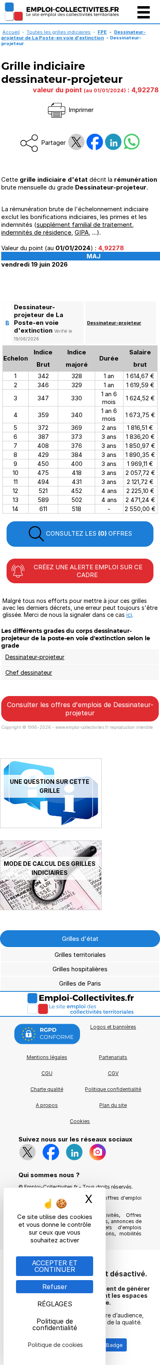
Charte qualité (46, 1089)
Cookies (80, 1121)
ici (129, 614)
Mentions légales (47, 1057)
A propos (47, 1105)
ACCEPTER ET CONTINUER (55, 1266)
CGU (47, 1073)
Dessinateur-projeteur (114, 323)
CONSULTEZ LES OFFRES (88, 533)
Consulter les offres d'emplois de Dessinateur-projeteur (80, 709)
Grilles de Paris (80, 983)
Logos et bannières (113, 1027)
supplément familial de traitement (84, 224)
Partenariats (113, 1057)
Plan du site (113, 1105)
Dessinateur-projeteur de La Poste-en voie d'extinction (73, 35)
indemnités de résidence (36, 232)
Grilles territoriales (80, 955)
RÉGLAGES (54, 1304)
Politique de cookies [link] (55, 1344)
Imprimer (80, 110)
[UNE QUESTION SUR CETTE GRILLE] (51, 826)
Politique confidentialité (113, 1089)
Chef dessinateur (28, 672)
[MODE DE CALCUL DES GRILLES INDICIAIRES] (51, 908)
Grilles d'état (80, 939)
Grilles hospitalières (80, 969)
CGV (113, 1073)
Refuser (54, 1287)
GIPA (82, 232)
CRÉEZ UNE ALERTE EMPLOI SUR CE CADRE (87, 571)
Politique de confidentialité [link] (54, 1324)
